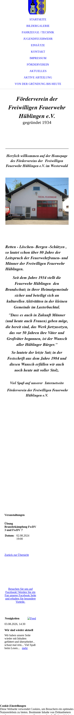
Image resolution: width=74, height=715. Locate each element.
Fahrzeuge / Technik (38, 32)
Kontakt (38, 51)
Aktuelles (38, 71)
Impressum (38, 58)
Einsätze (38, 45)
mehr (25, 648)
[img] (37, 7)
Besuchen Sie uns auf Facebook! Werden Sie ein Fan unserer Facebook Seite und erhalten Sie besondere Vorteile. (20, 595)
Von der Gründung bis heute (38, 83)
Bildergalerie (38, 25)
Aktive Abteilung (38, 77)
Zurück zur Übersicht (16, 554)
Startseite (37, 19)
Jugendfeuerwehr (38, 38)
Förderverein (38, 64)
